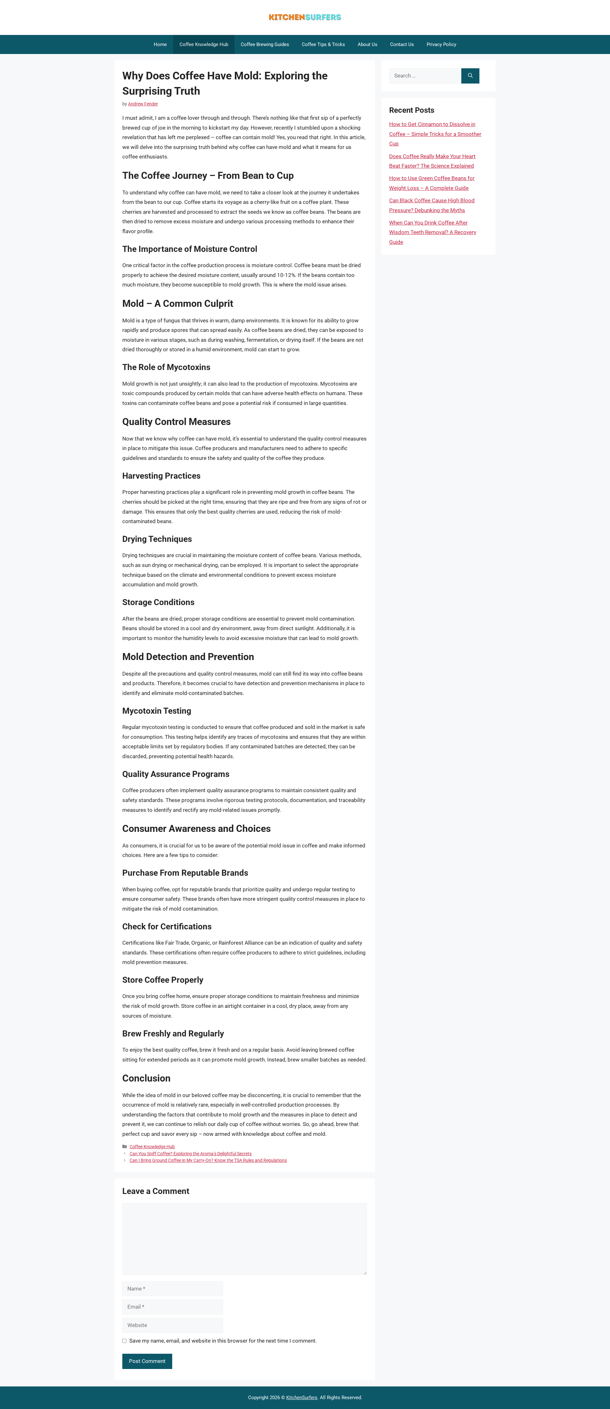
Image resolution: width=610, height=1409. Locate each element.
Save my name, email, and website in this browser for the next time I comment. (223, 1341)
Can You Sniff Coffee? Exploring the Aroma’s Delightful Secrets (191, 1153)
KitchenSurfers (301, 1397)
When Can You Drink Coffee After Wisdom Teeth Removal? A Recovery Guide (432, 232)
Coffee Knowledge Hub (204, 44)
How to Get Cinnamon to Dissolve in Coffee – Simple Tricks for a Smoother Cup (435, 134)
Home (160, 44)
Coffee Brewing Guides (265, 44)
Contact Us (402, 44)
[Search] (470, 76)
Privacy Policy (441, 44)
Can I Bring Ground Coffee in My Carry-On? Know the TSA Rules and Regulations (208, 1160)
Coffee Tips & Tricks (323, 44)
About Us (367, 44)
